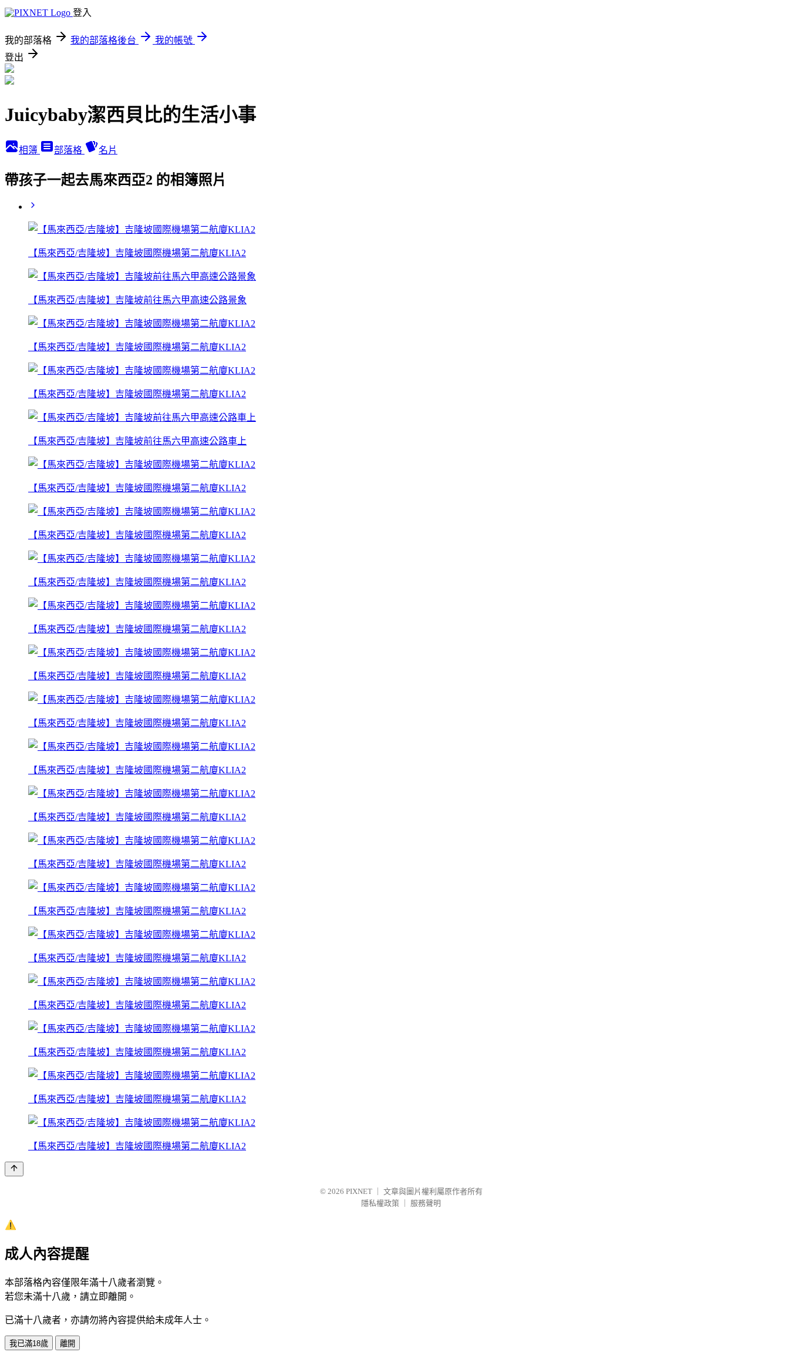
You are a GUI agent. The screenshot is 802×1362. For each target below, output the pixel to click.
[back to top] (14, 1169)
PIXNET (359, 1191)
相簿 (29, 150)
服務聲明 (425, 1203)
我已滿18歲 (28, 1343)
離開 (67, 1343)
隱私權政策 (380, 1203)
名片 (108, 150)
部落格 (69, 150)
